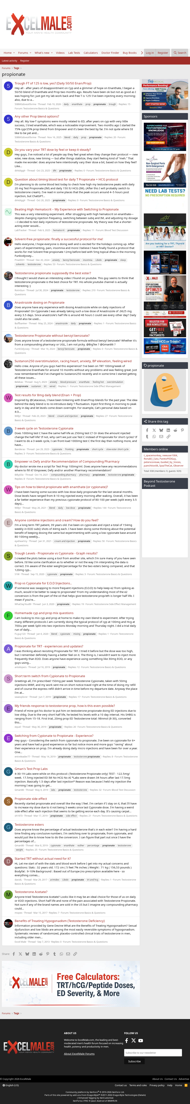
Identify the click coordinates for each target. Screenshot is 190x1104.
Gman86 (19, 789)
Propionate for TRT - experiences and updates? (49, 646)
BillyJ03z (19, 474)
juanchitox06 (151, 465)
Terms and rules (138, 1085)
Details (142, 1095)
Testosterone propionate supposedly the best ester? (53, 273)
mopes (18, 912)
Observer (178, 465)
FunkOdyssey (22, 348)
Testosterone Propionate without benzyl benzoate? (52, 335)
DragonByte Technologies (125, 1095)
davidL (18, 879)
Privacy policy (157, 1085)
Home (8, 52)
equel (18, 726)
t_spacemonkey (152, 455)
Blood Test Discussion (116, 230)
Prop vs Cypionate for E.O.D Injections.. (43, 583)
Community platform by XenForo (95, 1092)
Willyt (18, 416)
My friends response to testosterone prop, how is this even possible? (65, 706)
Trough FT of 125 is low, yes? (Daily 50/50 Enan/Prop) (53, 83)
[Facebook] (126, 1041)
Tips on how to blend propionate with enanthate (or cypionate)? (61, 487)
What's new (42, 52)
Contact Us (171, 1079)
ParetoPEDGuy (168, 458)
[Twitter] (133, 1041)
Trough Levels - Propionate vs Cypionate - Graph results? (56, 553)
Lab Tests (74, 52)
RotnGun (20, 290)
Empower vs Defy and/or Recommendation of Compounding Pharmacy (67, 461)
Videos (60, 52)
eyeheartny (21, 541)
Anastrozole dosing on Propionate (40, 302)
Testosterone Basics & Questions (41, 108)
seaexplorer (21, 697)
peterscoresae (151, 462)
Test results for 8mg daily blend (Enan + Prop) (48, 395)
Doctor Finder (110, 52)
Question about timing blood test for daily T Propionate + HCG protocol (66, 179)
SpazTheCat (165, 465)
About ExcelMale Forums (79, 1053)
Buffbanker (21, 323)
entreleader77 (22, 756)
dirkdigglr (20, 170)
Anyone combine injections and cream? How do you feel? (56, 520)
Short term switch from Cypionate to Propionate (50, 676)
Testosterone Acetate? (31, 892)
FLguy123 (20, 633)
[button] (14, 53)
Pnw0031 (20, 260)
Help (169, 1085)
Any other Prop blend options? (37, 116)
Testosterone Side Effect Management (100, 386)
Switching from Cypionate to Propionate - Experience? (54, 735)
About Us (157, 1079)
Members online (156, 449)
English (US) (12, 1085)
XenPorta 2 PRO (80, 1100)
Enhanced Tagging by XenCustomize (95, 1097)
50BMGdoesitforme (25, 104)
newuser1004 (169, 455)
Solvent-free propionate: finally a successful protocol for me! (59, 239)
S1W (17, 574)
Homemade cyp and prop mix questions (44, 613)
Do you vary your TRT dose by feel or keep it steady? (53, 149)
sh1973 (18, 815)
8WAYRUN (112, 1100)
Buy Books (130, 52)
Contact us (121, 1085)
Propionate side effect (31, 798)
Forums (23, 52)
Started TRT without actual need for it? (43, 858)
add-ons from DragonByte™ (86, 1095)
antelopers (21, 667)
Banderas (20, 449)
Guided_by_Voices (170, 462)
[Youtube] (140, 1041)
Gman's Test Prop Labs (31, 769)
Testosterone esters (29, 824)
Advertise (184, 1079)
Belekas (19, 382)
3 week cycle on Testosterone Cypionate (44, 428)
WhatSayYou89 (23, 604)
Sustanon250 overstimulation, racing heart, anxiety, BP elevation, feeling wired (73, 361)
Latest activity (9, 60)
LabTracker (21, 230)
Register (24, 60)
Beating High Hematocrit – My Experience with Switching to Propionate (67, 209)
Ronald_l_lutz (151, 458)
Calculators (91, 52)
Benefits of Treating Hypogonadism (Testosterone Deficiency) (60, 921)
